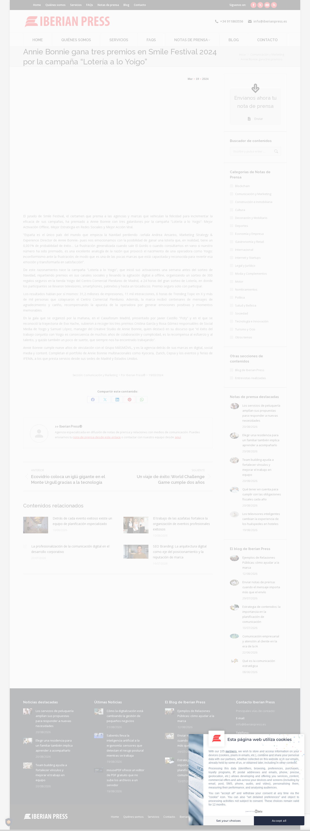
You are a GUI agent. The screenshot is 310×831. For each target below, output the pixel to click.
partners (231, 751)
